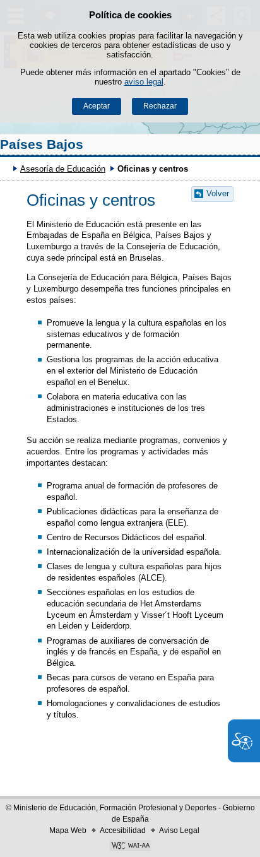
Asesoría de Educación (62, 169)
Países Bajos (41, 144)
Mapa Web (67, 830)
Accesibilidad (123, 830)
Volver (217, 193)
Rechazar (160, 106)
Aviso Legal (179, 830)
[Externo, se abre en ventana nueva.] (130, 847)
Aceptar (96, 106)
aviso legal (143, 81)
